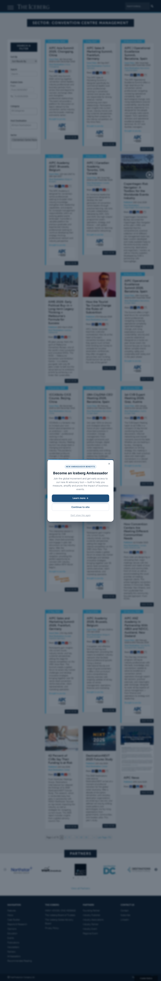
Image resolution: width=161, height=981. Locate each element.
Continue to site (80, 507)
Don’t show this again (81, 515)
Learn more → (80, 498)
